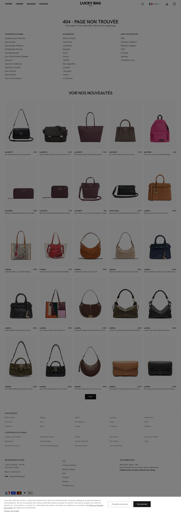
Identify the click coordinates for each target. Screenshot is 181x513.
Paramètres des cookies (120, 504)
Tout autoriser (142, 504)
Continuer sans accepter (11, 511)
